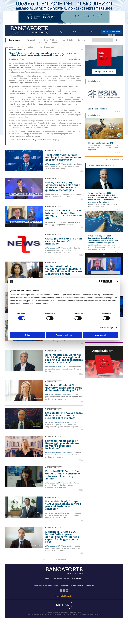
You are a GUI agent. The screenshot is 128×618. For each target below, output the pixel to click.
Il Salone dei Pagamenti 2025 (101, 143)
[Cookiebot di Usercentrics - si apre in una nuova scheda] (101, 281)
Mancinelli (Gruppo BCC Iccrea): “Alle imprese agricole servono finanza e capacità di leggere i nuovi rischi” (62, 536)
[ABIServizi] (64, 606)
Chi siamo (38, 586)
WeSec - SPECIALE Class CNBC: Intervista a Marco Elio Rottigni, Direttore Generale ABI (63, 214)
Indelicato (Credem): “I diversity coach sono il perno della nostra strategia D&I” (63, 387)
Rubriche (76, 32)
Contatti (80, 586)
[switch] (50, 318)
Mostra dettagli (106, 327)
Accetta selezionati (64, 335)
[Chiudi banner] (117, 281)
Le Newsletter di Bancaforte (101, 165)
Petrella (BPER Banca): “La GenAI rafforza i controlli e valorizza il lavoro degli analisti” (62, 475)
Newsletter (47, 586)
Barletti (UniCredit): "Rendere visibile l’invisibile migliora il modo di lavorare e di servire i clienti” (63, 270)
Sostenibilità (42, 42)
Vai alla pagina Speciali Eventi (114, 159)
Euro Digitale (67, 40)
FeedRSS (56, 586)
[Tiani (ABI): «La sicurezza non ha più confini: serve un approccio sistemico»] (24, 170)
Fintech (29, 42)
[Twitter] (111, 35)
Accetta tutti (100, 335)
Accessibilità (89, 586)
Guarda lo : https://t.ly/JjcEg (33, 140)
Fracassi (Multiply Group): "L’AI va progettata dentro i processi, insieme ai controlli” (63, 505)
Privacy (73, 586)
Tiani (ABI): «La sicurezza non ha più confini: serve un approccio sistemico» (63, 157)
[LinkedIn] (114, 35)
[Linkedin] (82, 49)
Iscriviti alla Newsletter (111, 31)
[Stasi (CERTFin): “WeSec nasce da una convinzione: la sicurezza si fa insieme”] (24, 428)
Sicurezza (81, 40)
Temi (56, 32)
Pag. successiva (61, 559)
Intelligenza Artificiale (48, 40)
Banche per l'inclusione (98, 109)
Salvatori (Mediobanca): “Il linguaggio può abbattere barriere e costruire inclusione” (62, 445)
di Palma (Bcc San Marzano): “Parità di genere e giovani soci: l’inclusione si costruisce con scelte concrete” (64, 359)
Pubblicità (65, 586)
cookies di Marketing (45, 47)
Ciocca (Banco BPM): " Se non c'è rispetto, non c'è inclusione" (63, 241)
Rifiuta (27, 335)
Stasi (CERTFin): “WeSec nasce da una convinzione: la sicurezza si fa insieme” (64, 415)
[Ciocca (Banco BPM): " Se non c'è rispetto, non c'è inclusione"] (24, 254)
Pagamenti (31, 40)
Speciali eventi (65, 32)
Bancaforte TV (87, 32)
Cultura (55, 42)
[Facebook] (109, 35)
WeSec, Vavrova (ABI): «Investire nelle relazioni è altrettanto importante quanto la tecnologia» (62, 186)
